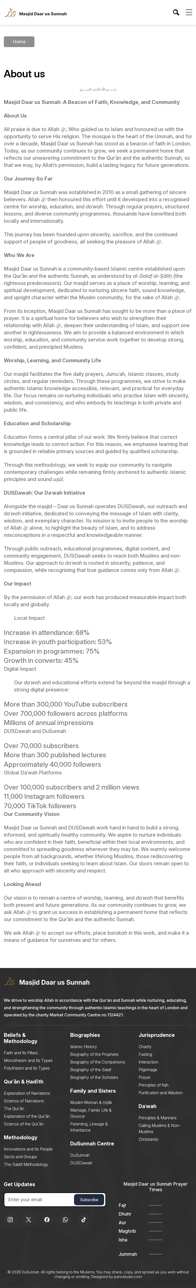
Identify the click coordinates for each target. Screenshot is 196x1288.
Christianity (149, 1139)
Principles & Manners (158, 1117)
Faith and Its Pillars (21, 1052)
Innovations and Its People (28, 1149)
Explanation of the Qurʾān (27, 1116)
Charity (145, 1046)
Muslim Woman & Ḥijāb (91, 1102)
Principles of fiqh (153, 1085)
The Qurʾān (14, 1108)
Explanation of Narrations (27, 1093)
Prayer (145, 1077)
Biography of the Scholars (94, 1077)
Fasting (145, 1054)
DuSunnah (80, 1155)
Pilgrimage (148, 1069)
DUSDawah (81, 1162)
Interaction (148, 1062)
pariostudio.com (128, 1276)
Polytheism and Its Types (27, 1068)
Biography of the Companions (97, 1062)
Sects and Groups (20, 1156)
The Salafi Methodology (26, 1164)
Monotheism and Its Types (28, 1060)
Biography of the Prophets (94, 1054)
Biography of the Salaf (90, 1069)
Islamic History (83, 1046)
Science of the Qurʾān (24, 1123)
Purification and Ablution (161, 1092)
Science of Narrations (24, 1100)
